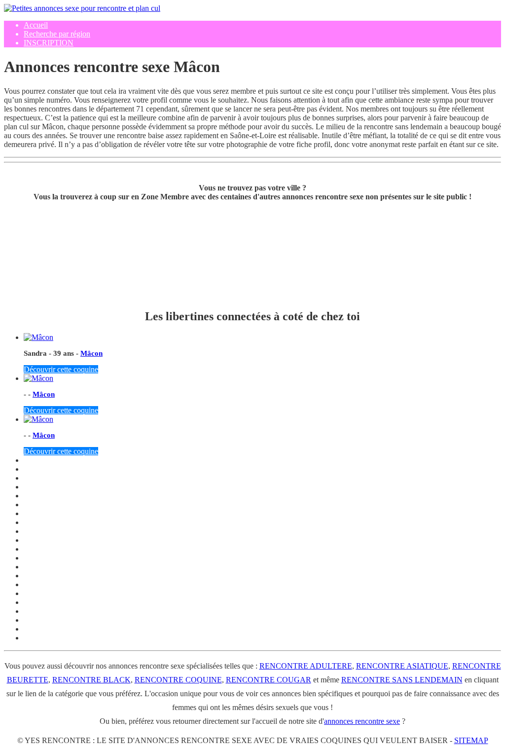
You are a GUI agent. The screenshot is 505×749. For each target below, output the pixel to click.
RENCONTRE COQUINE (178, 679)
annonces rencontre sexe (362, 721)
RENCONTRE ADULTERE (305, 666)
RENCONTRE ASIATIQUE (402, 666)
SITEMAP (471, 740)
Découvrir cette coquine (61, 369)
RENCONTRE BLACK (91, 679)
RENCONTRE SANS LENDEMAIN (402, 679)
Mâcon (91, 353)
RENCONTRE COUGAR (268, 679)
